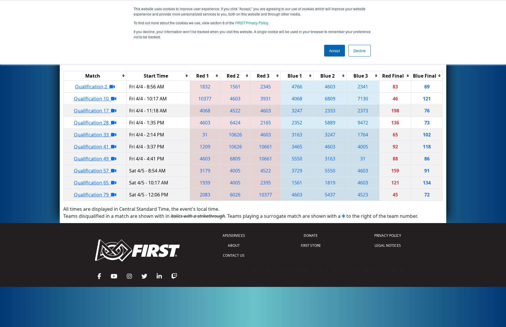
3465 (297, 146)
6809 (330, 98)
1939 (205, 182)
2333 (330, 110)
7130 (363, 98)
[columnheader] (95, 76)
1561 (235, 86)
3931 (265, 98)
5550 (297, 158)
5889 (330, 122)
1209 (205, 146)
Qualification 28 (92, 122)
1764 (363, 134)
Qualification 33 (92, 134)
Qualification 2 (92, 86)
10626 (235, 134)
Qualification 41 (92, 146)
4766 (297, 86)
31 (205, 134)
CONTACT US (234, 255)
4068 (297, 98)
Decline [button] (359, 50)
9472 (363, 122)
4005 (363, 146)
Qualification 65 (92, 182)
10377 (204, 98)
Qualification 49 (92, 158)
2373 (363, 110)
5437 (330, 194)
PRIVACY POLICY (387, 235)
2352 (297, 122)
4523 (363, 194)
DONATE (311, 235)
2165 (265, 122)
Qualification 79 (92, 194)
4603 (330, 86)
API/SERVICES (234, 235)
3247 (297, 110)
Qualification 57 (92, 170)
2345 (265, 86)
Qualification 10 (92, 98)
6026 (235, 194)
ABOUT (234, 245)
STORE (311, 245)
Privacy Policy (251, 22)
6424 (235, 122)
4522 (235, 110)
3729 (297, 170)
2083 (205, 194)
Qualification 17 (92, 110)
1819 (330, 182)
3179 (205, 170)
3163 (297, 134)
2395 (265, 182)
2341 (363, 86)
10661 (265, 146)
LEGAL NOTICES (388, 245)
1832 (205, 86)
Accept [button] (334, 50)
